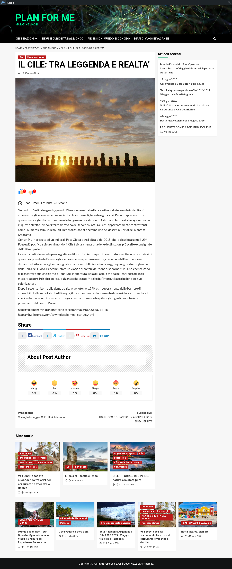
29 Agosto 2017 (79, 480)
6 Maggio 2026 (31, 492)
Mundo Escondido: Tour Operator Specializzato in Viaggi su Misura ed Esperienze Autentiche (187, 68)
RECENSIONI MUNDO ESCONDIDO (109, 38)
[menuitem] (3, 2)
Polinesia (64, 523)
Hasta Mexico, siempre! (173, 120)
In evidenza (25, 453)
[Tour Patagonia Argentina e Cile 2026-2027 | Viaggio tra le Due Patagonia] (116, 514)
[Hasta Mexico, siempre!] (198, 514)
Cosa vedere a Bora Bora (174, 83)
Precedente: (41, 415)
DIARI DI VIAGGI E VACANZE (151, 38)
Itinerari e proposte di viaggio (115, 523)
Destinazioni (120, 458)
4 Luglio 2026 (71, 536)
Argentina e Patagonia (124, 453)
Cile (21, 57)
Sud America (120, 467)
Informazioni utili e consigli (33, 458)
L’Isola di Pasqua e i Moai (81, 476)
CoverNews (130, 563)
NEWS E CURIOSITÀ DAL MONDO (62, 38)
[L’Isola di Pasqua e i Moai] (85, 456)
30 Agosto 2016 (32, 73)
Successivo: (126, 417)
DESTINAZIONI (24, 38)
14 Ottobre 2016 (126, 484)
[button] (214, 39)
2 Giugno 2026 (113, 543)
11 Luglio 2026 (31, 547)
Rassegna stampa (35, 57)
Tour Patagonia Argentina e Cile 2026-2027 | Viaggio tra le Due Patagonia (186, 92)
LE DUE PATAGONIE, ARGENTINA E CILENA (185, 127)
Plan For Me (45, 17)
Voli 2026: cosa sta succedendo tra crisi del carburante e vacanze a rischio (185, 107)
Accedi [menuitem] (10, 2)
